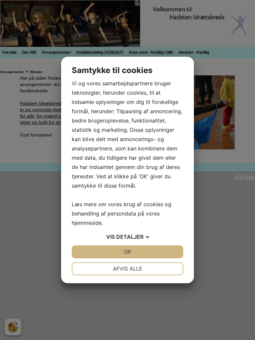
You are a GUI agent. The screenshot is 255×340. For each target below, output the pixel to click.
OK (127, 251)
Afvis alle (127, 268)
